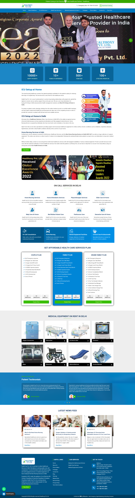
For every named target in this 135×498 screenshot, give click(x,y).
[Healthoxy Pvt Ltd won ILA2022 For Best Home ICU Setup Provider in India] (91, 168)
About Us (55, 465)
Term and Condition (58, 485)
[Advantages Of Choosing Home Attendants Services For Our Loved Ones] (98, 425)
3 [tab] (69, 402)
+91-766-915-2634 (102, 489)
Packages (85, 10)
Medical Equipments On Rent (72, 10)
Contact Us (102, 10)
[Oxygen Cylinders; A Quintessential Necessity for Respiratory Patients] (67, 425)
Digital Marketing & (100, 496)
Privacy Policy (56, 482)
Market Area (56, 478)
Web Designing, (92, 496)
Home (24, 10)
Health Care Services (56, 10)
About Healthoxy (32, 10)
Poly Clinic (109, 10)
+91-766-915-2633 (88, 5)
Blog (54, 474)
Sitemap (55, 476)
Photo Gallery (93, 10)
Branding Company (109, 496)
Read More (27, 445)
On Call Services (43, 10)
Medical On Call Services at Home (76, 463)
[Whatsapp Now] (4, 489)
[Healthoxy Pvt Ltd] (27, 5)
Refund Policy (56, 480)
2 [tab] (67, 402)
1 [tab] (64, 402)
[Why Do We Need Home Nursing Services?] (36, 425)
